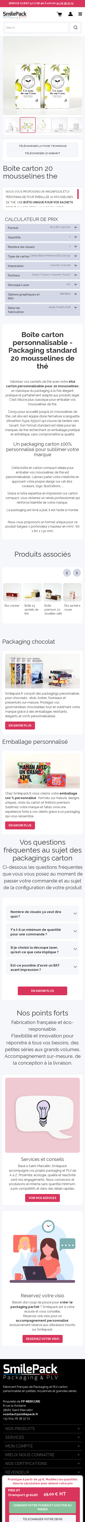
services (14, 1437)
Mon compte (19, 1446)
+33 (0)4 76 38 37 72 (16, 1418)
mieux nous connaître (30, 1454)
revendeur (17, 1472)
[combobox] (36, 27)
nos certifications (26, 1463)
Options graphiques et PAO (39, 296)
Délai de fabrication (39, 310)
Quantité (39, 237)
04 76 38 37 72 (65, 3)
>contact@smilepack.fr (20, 1414)
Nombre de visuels (39, 247)
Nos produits (20, 1428)
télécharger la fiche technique (43, 145)
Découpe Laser (39, 285)
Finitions (39, 275)
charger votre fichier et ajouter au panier (42, 1507)
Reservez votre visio (42, 1338)
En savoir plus (20, 725)
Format (39, 227)
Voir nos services (42, 1198)
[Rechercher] (75, 27)
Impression (39, 266)
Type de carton (39, 256)
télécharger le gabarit (42, 153)
